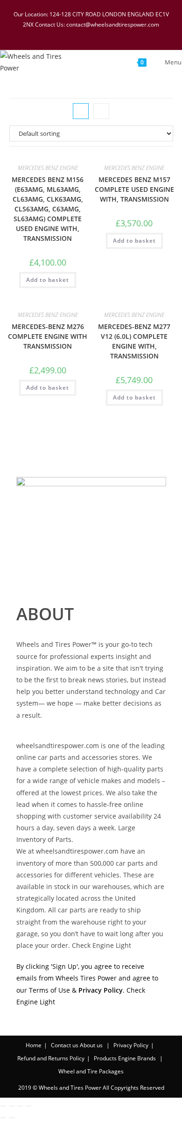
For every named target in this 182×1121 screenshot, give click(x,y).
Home (34, 1045)
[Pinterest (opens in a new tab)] (86, 33)
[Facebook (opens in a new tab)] (74, 33)
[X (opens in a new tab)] (62, 33)
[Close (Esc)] (28, 1106)
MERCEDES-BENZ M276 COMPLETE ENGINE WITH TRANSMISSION (47, 336)
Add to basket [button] (47, 280)
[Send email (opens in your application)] (121, 33)
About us (91, 1045)
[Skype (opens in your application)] (111, 33)
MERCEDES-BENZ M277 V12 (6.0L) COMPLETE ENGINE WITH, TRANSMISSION (134, 341)
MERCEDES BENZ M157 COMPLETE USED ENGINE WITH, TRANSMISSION (134, 189)
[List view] (101, 111)
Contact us (64, 1045)
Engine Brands (137, 1058)
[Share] (20, 1106)
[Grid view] (81, 111)
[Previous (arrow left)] (3, 1118)
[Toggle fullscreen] (11, 1106)
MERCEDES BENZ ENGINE (48, 168)
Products (105, 1058)
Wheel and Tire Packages (91, 1071)
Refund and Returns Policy (50, 1058)
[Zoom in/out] (3, 1106)
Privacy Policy (130, 1045)
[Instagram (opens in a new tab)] (98, 33)
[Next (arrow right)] (11, 1118)
